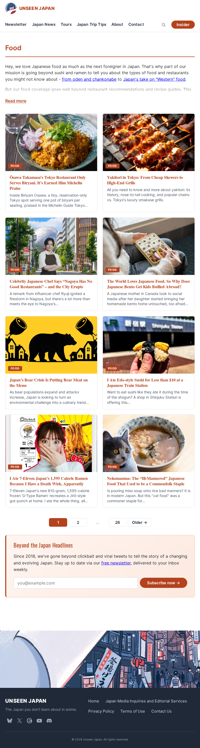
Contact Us (161, 711)
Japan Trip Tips (91, 24)
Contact (136, 24)
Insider (183, 24)
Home (93, 701)
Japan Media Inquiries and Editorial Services (146, 701)
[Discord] (49, 720)
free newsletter (116, 562)
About (117, 24)
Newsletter (16, 24)
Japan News (44, 24)
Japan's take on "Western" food (154, 79)
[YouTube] (39, 720)
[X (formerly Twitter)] (19, 720)
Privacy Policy (101, 711)
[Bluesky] (9, 720)
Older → (139, 522)
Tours (66, 24)
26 (117, 522)
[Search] (163, 25)
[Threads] (29, 720)
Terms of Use (132, 711)
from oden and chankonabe (89, 79)
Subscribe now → (163, 582)
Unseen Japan (26, 701)
